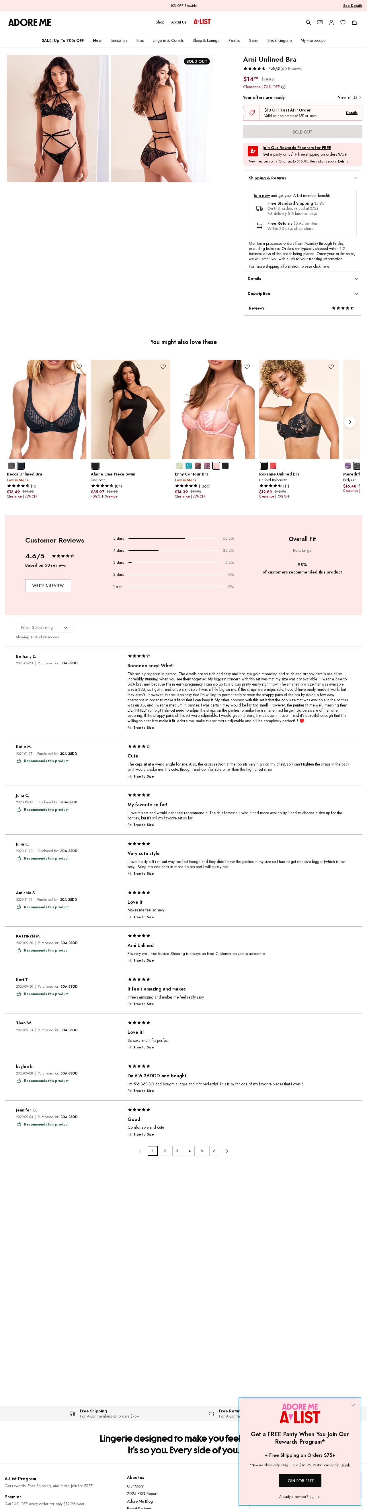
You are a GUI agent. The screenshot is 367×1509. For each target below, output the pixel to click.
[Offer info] (283, 86)
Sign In (315, 1497)
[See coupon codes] (320, 22)
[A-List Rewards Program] (202, 22)
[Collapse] (353, 1405)
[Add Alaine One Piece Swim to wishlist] (163, 367)
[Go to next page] (227, 1151)
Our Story (135, 1486)
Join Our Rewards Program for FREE (297, 147)
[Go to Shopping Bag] (354, 22)
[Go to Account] (331, 22)
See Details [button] (352, 5)
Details (352, 113)
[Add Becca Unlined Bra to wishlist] (79, 367)
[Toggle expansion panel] (355, 178)
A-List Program (20, 1478)
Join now (262, 195)
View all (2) (347, 97)
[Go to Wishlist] (343, 22)
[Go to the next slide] (350, 422)
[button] (272, 68)
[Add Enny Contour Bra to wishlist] (247, 367)
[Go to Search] (308, 22)
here (325, 266)
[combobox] (44, 627)
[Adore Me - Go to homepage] (29, 22)
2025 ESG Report (142, 1493)
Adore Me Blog (140, 1501)
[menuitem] (62, 40)
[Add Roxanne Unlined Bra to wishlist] (331, 367)
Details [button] (343, 161)
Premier (13, 1497)
